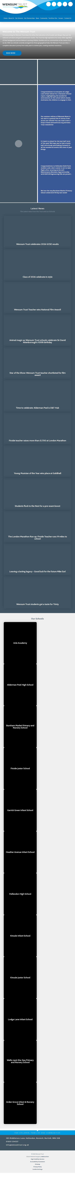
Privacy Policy (37, 1167)
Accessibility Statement (37, 1161)
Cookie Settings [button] (37, 1169)
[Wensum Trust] (15, 6)
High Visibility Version (37, 1159)
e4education (45, 1156)
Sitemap (37, 1164)
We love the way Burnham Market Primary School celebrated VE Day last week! (56, 192)
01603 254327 (12, 1142)
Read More (10, 53)
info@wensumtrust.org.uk (17, 1145)
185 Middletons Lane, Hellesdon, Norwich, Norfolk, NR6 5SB (33, 1138)
